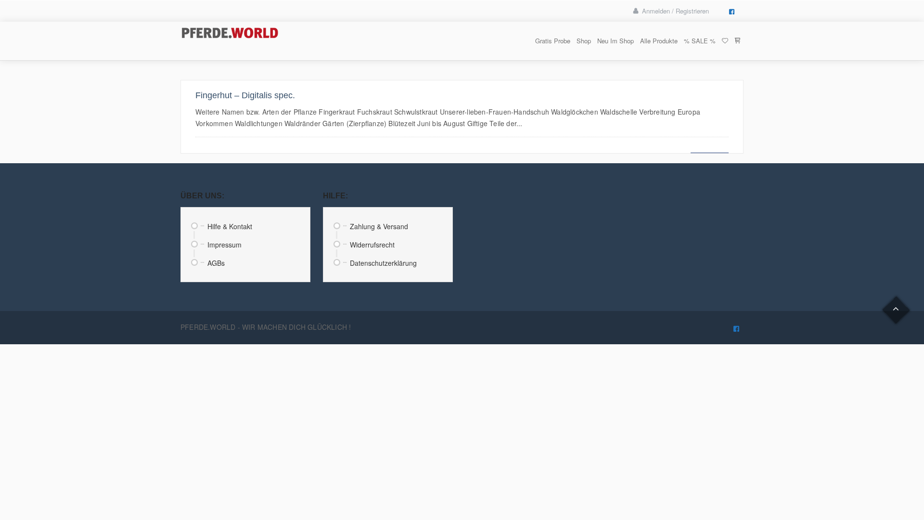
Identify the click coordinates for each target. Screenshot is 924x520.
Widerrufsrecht (372, 244)
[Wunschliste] (725, 41)
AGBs (216, 263)
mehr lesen (710, 147)
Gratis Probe (552, 40)
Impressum (224, 244)
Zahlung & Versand (379, 226)
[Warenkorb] (737, 41)
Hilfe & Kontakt (229, 226)
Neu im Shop (615, 40)
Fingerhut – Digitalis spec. (245, 95)
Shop (584, 40)
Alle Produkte (659, 40)
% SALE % (700, 40)
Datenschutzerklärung (383, 263)
